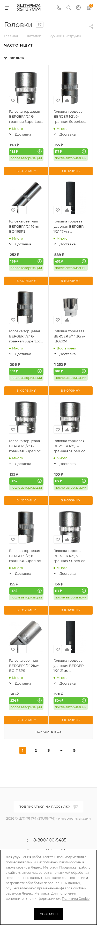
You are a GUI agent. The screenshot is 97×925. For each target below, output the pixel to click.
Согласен (49, 914)
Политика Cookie (75, 899)
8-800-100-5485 (49, 840)
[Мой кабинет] (78, 8)
